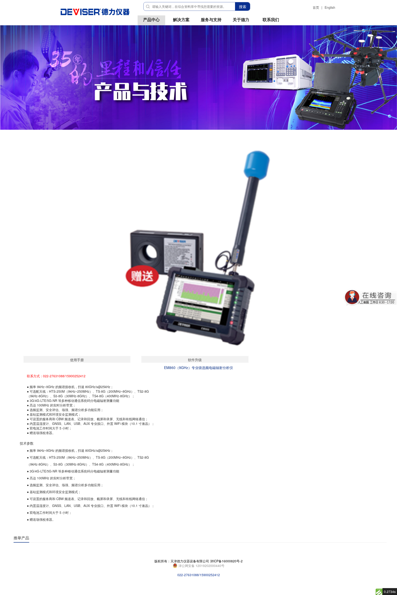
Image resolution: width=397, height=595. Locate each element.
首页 (316, 7)
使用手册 (77, 359)
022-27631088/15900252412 (200, 565)
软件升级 (195, 359)
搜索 (242, 6)
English (330, 7)
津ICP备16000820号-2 (226, 561)
